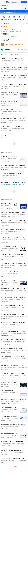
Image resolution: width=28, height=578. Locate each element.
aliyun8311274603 (5, 335)
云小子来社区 (4, 352)
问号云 (2, 233)
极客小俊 (3, 105)
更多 (26, 40)
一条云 (2, 169)
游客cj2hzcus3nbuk (5, 462)
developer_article (4, 63)
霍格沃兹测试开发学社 (5, 216)
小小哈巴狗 (3, 445)
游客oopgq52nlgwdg (5, 344)
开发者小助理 (4, 152)
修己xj (2, 97)
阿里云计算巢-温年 (5, 310)
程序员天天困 (4, 395)
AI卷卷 (2, 225)
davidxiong (3, 293)
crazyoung (3, 318)
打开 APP (24, 2)
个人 (25, 8)
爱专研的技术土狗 (4, 122)
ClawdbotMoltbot (4, 301)
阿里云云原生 (4, 71)
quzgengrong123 (4, 242)
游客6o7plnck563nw (5, 259)
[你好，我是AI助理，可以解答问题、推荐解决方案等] (19, 5)
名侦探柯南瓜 (4, 131)
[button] (12, 36)
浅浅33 (2, 361)
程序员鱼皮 (3, 327)
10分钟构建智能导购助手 (22, 49)
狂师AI (2, 284)
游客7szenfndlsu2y (5, 178)
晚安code (3, 250)
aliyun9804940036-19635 (6, 403)
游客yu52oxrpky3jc (5, 437)
